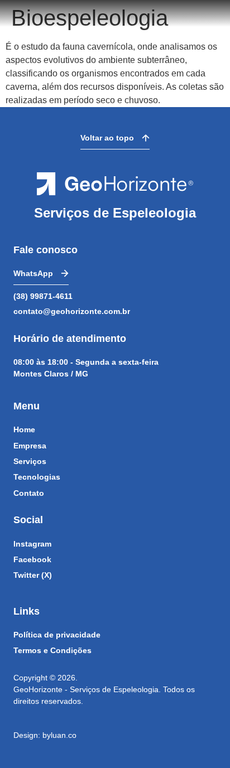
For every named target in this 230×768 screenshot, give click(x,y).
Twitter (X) (32, 575)
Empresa (29, 446)
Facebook (32, 559)
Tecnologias (36, 477)
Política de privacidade (56, 635)
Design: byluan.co (44, 735)
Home (24, 429)
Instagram (32, 544)
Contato (28, 493)
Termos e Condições (52, 650)
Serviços (29, 461)
